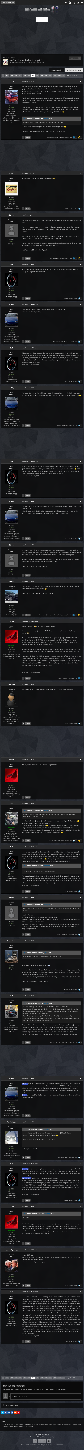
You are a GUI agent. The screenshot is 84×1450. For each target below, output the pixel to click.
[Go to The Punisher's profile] (11, 1137)
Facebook (35, 1441)
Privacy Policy (41, 1437)
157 (12, 75)
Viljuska (14, 62)
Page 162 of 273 (71, 75)
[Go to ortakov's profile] (11, 913)
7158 (12, 647)
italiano (51, 840)
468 (12, 241)
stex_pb (55, 1042)
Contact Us (50, 1437)
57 (79, 58)
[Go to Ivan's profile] (11, 818)
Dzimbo (61, 137)
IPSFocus (46, 1434)
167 (55, 75)
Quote (28, 137)
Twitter (40, 1441)
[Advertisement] (42, 37)
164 (42, 75)
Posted (28, 81)
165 (46, 75)
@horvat (24, 1083)
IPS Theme (38, 1434)
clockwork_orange (11, 1250)
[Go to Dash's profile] (11, 1011)
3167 (12, 607)
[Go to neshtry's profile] (11, 320)
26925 (12, 829)
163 (37, 75)
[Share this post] (80, 81)
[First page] (3, 75)
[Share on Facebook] (5, 1412)
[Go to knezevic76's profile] (11, 956)
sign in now (45, 1389)
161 (29, 75)
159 (20, 75)
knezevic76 (56, 342)
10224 (12, 967)
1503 (12, 923)
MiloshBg (65, 342)
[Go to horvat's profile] (11, 636)
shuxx (46, 119)
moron (49, 137)
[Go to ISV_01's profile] (11, 97)
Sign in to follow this (9, 57)
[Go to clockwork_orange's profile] (11, 1265)
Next (59, 75)
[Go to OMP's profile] (11, 280)
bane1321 (45, 615)
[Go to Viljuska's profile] (5, 62)
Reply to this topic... (21, 1396)
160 (25, 75)
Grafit (61, 840)
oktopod (53, 137)
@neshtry (25, 1169)
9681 (12, 1148)
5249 (12, 107)
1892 (12, 1276)
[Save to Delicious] (12, 1412)
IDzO (50, 1042)
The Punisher (11, 1122)
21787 (12, 330)
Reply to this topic (75, 70)
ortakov (11, 897)
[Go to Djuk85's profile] (11, 596)
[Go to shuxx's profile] (11, 188)
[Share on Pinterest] (18, 1412)
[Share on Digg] (8, 1412)
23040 (12, 199)
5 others (60, 615)
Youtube (49, 1441)
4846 (12, 290)
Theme (32, 1437)
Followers (73, 58)
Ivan (11, 803)
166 (50, 75)
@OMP (24, 1095)
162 (33, 75)
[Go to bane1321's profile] (11, 699)
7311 (11, 710)
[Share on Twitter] (2, 1412)
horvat (11, 621)
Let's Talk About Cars (37, 62)
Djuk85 (11, 581)
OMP (11, 264)
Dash (11, 996)
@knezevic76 (26, 1178)
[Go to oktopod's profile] (11, 230)
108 (12, 1022)
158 (16, 75)
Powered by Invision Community (42, 1447)
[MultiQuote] (23, 137)
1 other (66, 1042)
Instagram (44, 1441)
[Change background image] (78, 2)
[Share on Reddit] (15, 1412)
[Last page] (63, 75)
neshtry (11, 304)
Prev (7, 75)
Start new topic (56, 70)
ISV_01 (11, 81)
